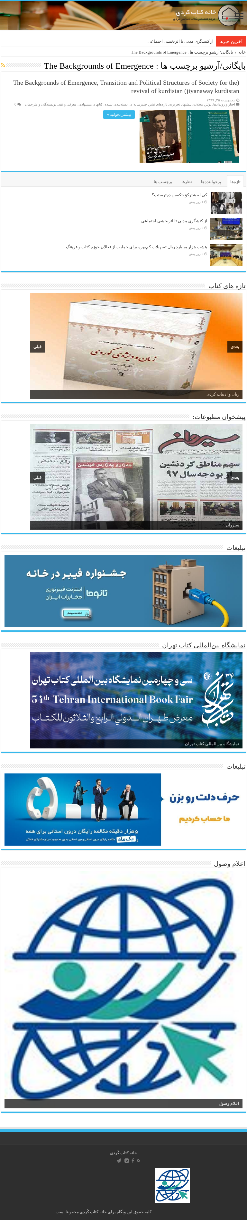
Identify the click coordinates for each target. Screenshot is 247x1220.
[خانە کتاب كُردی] (123, 15)
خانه (242, 52)
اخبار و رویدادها (224, 104)
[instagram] (127, 1161)
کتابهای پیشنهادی (90, 104)
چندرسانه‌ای (138, 104)
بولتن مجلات (202, 104)
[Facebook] (133, 1161)
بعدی (235, 346)
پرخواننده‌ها (211, 181)
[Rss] (138, 1161)
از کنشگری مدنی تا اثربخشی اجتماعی (181, 41)
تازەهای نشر (158, 104)
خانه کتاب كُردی (123, 1152)
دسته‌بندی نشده (116, 104)
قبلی (37, 346)
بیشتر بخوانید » (119, 114)
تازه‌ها (235, 181)
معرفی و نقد (67, 104)
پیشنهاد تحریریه (180, 104)
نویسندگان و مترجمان (40, 104)
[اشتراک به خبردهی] (3, 65)
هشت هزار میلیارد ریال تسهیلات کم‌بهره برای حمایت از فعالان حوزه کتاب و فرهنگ (136, 246)
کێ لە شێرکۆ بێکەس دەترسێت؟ (179, 194)
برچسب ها (163, 181)
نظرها (186, 181)
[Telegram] (119, 1161)
